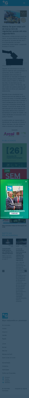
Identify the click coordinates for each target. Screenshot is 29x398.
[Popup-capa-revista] (14, 180)
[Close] (26, 182)
